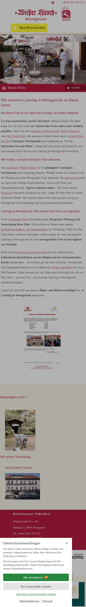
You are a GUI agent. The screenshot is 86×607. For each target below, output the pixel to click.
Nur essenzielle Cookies (36, 586)
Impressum (47, 601)
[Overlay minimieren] (66, 543)
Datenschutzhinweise (29, 601)
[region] (36, 558)
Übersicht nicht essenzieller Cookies (36, 594)
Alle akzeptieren (33, 577)
